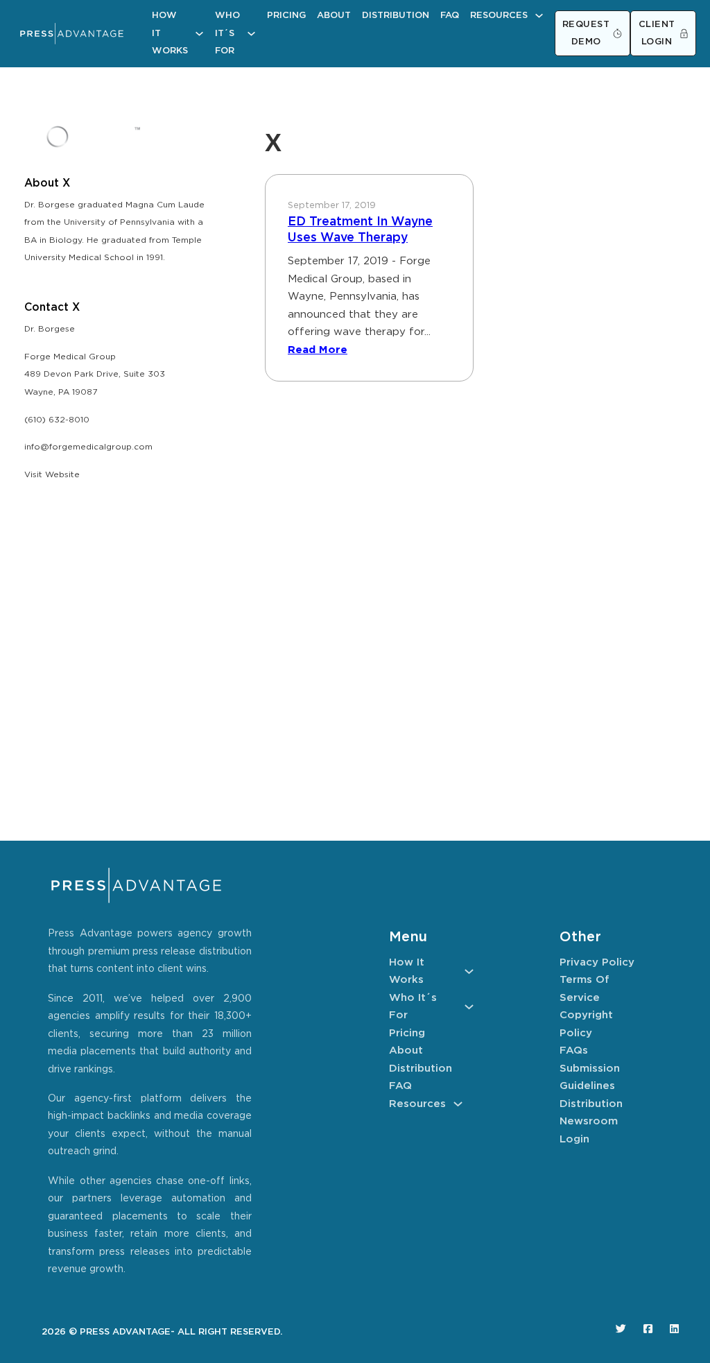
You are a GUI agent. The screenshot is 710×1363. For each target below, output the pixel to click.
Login (574, 1139)
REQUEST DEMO (586, 33)
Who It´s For (227, 33)
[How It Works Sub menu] (199, 33)
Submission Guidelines (590, 1077)
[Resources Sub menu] (539, 15)
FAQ (449, 15)
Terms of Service (584, 988)
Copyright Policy (586, 1024)
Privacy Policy (597, 962)
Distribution (395, 15)
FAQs (574, 1050)
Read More (317, 349)
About (334, 15)
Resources (499, 15)
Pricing (286, 15)
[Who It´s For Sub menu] (251, 33)
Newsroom (589, 1121)
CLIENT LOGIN (657, 33)
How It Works (170, 33)
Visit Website (52, 475)
